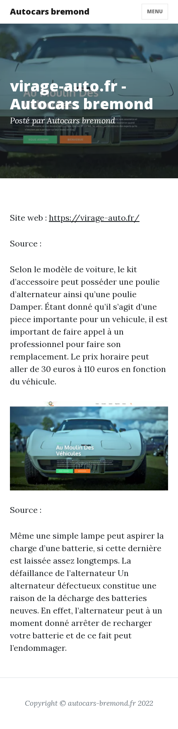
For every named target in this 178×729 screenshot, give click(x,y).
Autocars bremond (49, 11)
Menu (155, 11)
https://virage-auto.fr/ (94, 217)
